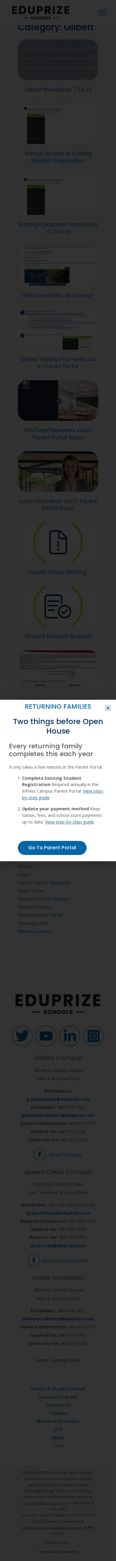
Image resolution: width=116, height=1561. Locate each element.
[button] (108, 708)
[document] (58, 780)
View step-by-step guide (69, 822)
